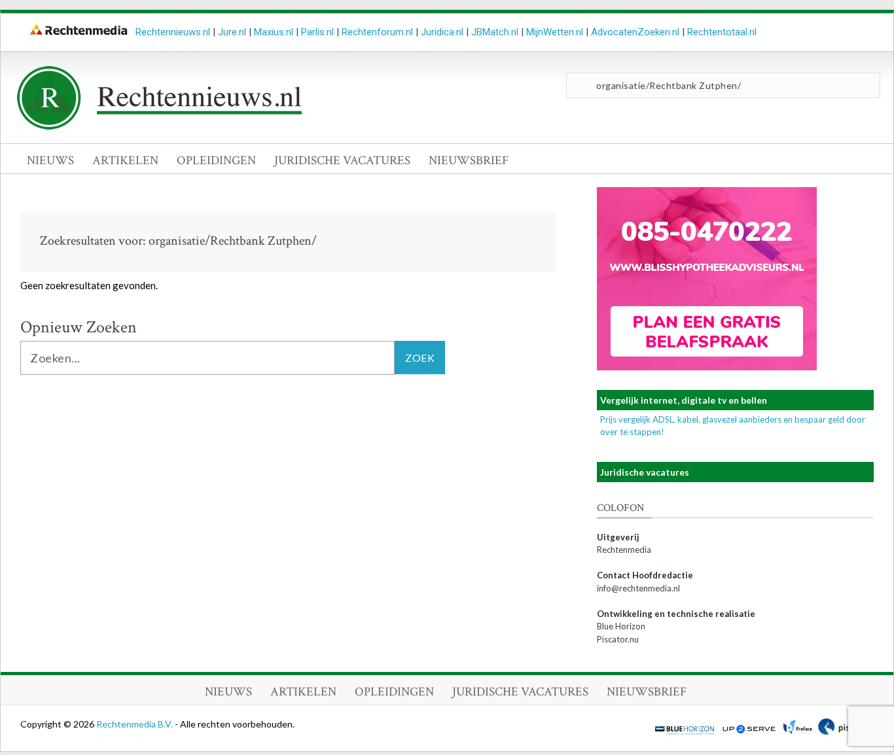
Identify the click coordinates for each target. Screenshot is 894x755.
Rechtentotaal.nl (722, 32)
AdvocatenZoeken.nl (635, 32)
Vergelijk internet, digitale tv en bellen (683, 400)
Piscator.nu (618, 639)
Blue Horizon (621, 626)
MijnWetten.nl (554, 32)
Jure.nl (232, 32)
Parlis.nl (317, 32)
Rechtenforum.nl (377, 32)
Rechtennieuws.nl (172, 32)
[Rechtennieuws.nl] (160, 126)
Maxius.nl (273, 32)
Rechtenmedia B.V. (135, 723)
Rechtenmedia (624, 549)
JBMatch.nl (494, 32)
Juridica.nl (442, 32)
